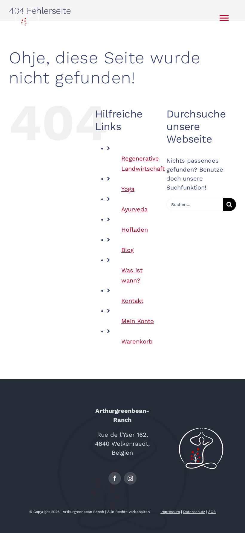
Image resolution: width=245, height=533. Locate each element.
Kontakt (132, 300)
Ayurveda (134, 209)
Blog (127, 249)
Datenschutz (194, 512)
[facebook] (114, 478)
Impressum (170, 512)
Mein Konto (137, 321)
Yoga (127, 189)
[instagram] (130, 478)
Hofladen (134, 229)
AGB (212, 512)
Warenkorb (137, 341)
